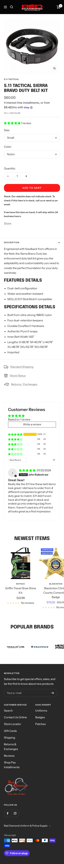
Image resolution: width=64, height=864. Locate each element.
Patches (40, 724)
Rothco (20, 584)
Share (7, 223)
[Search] (11, 7)
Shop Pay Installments (12, 765)
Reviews (9, 755)
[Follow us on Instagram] (15, 813)
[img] (27, 470)
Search (8, 710)
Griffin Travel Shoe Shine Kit (20, 590)
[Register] (52, 693)
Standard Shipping (21, 366)
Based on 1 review (19, 419)
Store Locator (12, 724)
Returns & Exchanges (11, 747)
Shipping (9, 737)
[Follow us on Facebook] (7, 813)
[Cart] (58, 7)
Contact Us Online (15, 717)
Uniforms (41, 710)
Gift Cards (10, 731)
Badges (40, 717)
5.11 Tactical (11, 79)
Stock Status (18, 375)
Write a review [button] (32, 424)
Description (11, 242)
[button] (12, 123)
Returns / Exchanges (24, 384)
